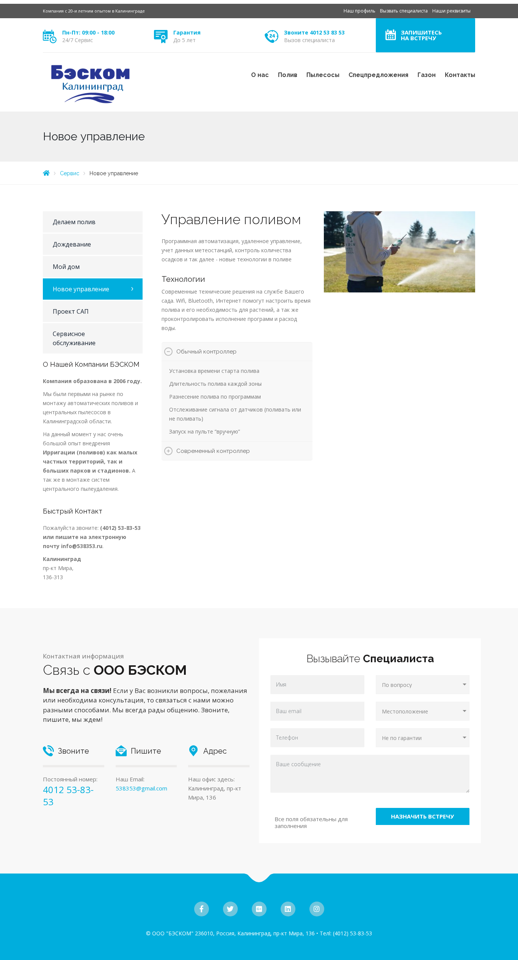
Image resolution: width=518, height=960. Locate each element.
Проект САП (71, 311)
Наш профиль (359, 11)
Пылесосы (322, 75)
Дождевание (72, 244)
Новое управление (81, 289)
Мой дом (66, 266)
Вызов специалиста (309, 40)
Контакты (460, 75)
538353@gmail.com (141, 788)
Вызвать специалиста (404, 11)
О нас (260, 75)
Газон (427, 75)
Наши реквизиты (451, 11)
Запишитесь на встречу (421, 35)
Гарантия (187, 32)
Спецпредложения (378, 75)
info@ (69, 546)
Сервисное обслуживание (74, 338)
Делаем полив (74, 222)
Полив (287, 75)
